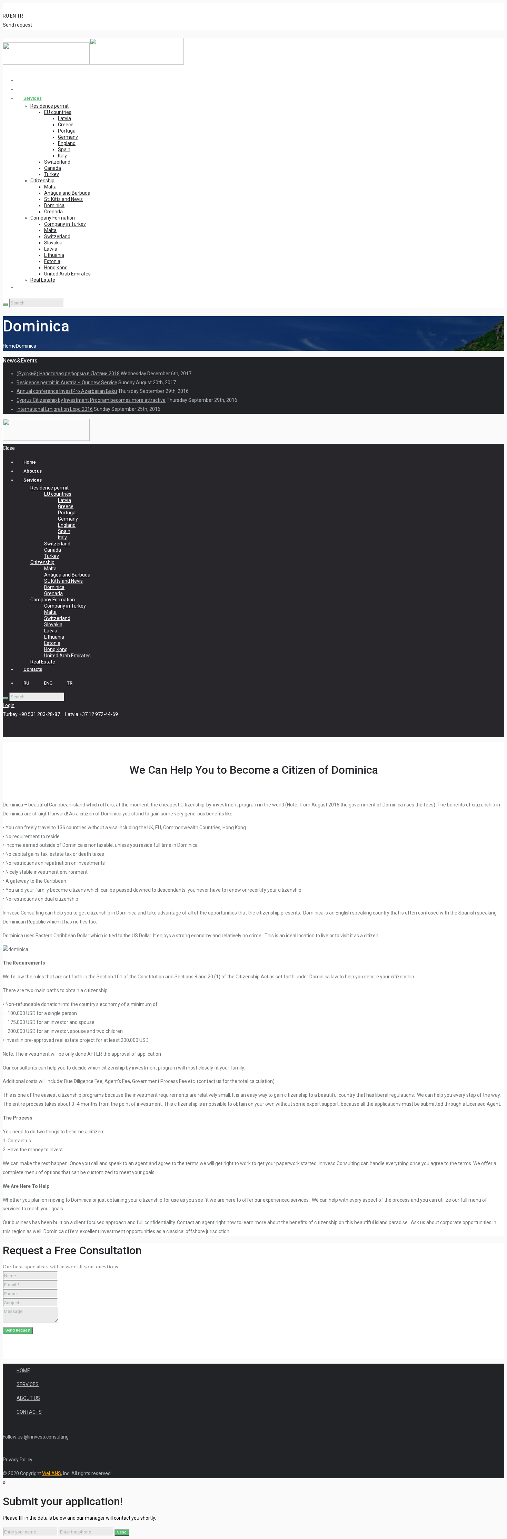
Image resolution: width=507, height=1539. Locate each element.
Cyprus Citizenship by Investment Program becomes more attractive (91, 400)
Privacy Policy (17, 1459)
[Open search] (5, 304)
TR (20, 16)
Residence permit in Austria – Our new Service (67, 382)
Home (9, 346)
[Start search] (5, 698)
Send (122, 1532)
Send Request (18, 1330)
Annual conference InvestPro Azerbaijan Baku (67, 391)
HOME (23, 1370)
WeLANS (51, 1473)
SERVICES (28, 1384)
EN (13, 16)
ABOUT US (28, 1398)
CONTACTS (29, 1412)
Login (8, 705)
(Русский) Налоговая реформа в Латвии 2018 (68, 373)
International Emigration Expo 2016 (55, 409)
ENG (48, 683)
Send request (17, 25)
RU (6, 16)
